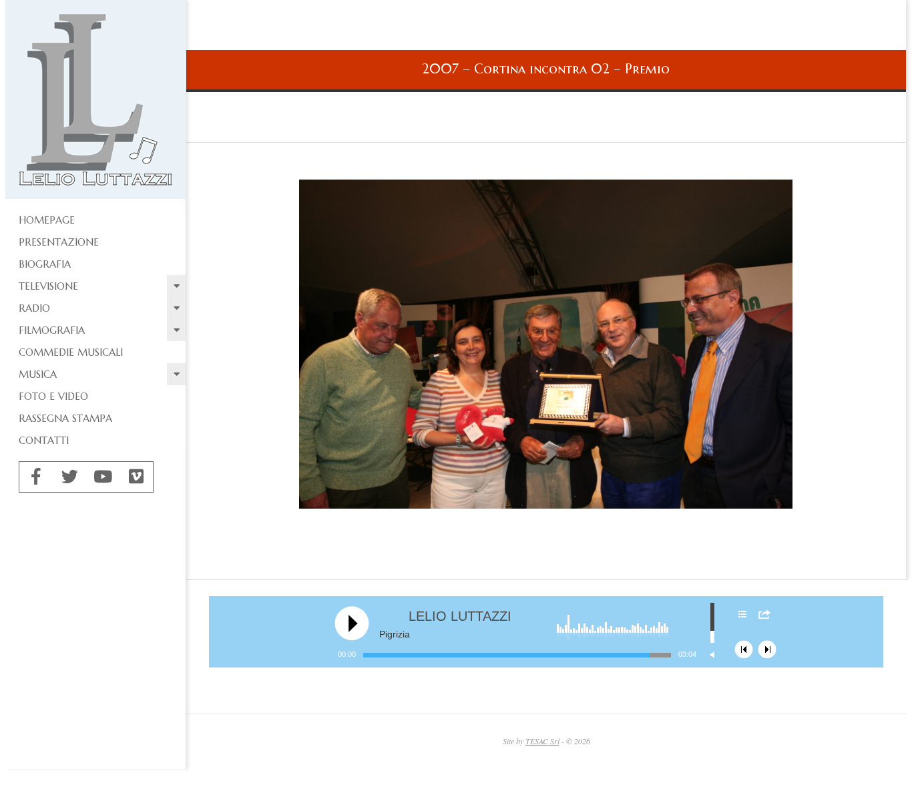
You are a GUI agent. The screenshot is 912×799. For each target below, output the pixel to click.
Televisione (48, 286)
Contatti (44, 440)
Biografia (45, 264)
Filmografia (52, 330)
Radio (34, 308)
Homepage (47, 220)
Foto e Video (53, 396)
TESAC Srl (542, 741)
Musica (38, 374)
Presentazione (59, 242)
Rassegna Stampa (65, 418)
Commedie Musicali (71, 352)
